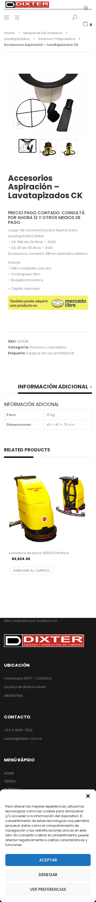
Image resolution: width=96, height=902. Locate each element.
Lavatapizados (17, 38)
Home (9, 32)
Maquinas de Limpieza (42, 32)
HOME (9, 773)
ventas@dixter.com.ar (23, 738)
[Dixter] (33, 4)
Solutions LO (47, 620)
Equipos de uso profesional (50, 353)
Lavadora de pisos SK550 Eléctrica (39, 558)
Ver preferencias (48, 889)
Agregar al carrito (31, 570)
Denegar (48, 874)
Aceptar (48, 860)
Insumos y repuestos (56, 38)
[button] (88, 796)
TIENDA (10, 781)
